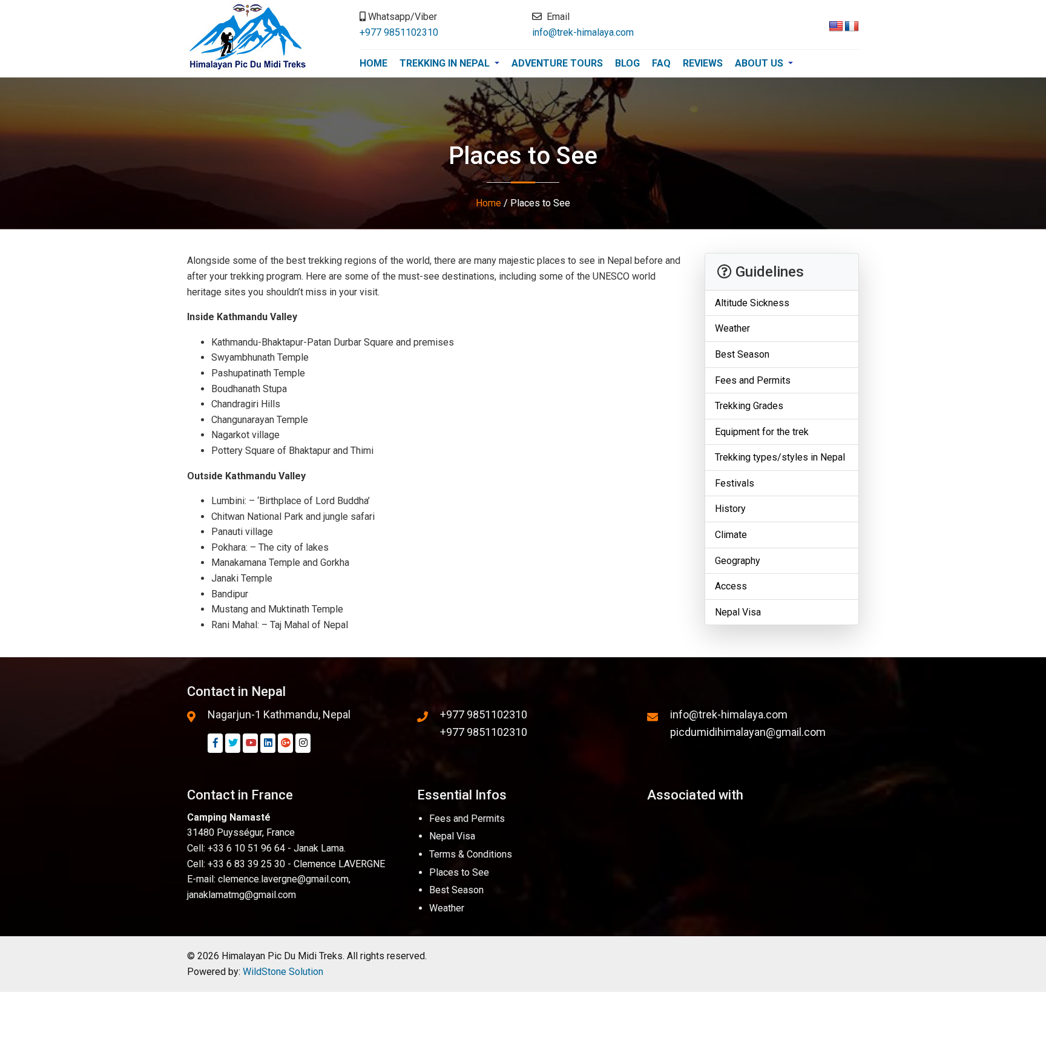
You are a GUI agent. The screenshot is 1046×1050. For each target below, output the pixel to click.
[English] (836, 27)
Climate (731, 535)
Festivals (734, 484)
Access (731, 586)
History (730, 509)
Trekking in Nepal (446, 63)
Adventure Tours (557, 63)
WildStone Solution (283, 971)
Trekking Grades (749, 406)
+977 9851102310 (399, 32)
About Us (760, 63)
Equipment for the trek (762, 432)
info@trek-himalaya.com (583, 32)
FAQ (661, 63)
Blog (627, 63)
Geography (737, 560)
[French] (851, 27)
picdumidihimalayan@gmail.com (748, 732)
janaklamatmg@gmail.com (241, 895)
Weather (732, 329)
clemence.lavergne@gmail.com (283, 879)
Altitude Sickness (752, 303)
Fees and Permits (753, 380)
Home (373, 63)
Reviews (703, 63)
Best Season (742, 355)
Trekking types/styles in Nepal (780, 458)
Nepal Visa (738, 613)
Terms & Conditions (470, 854)
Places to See (459, 872)
